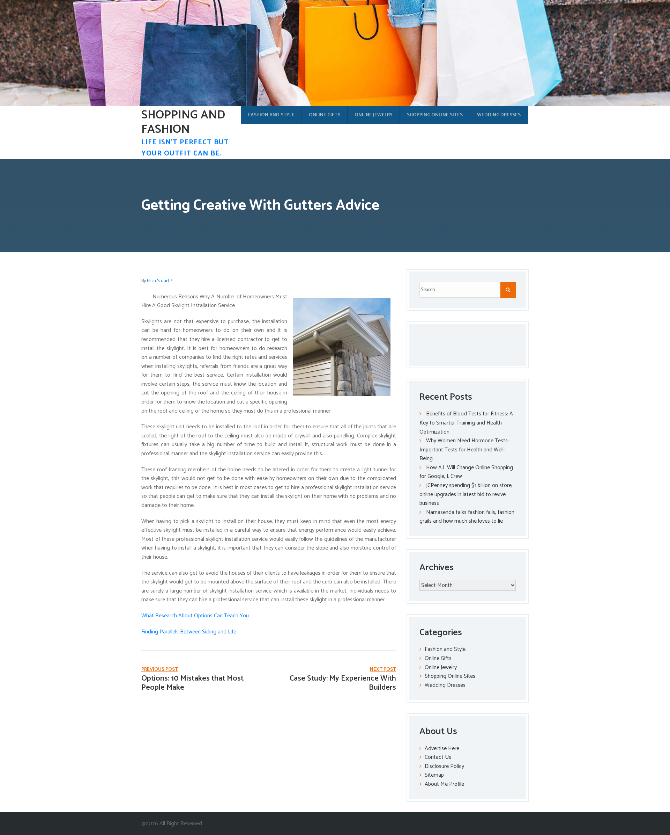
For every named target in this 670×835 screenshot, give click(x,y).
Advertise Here (442, 748)
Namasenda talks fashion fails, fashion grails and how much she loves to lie (466, 517)
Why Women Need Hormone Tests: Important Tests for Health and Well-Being (464, 449)
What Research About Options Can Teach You (195, 615)
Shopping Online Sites (435, 115)
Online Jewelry (374, 115)
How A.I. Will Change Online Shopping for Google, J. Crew (466, 472)
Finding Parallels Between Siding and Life (188, 632)
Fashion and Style (271, 115)
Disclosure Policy (444, 766)
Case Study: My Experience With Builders (343, 683)
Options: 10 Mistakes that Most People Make (192, 683)
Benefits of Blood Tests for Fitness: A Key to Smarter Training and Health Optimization (466, 422)
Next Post (383, 670)
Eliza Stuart (158, 281)
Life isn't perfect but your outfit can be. (185, 148)
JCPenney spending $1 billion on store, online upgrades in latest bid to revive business (466, 494)
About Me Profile (444, 784)
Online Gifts (324, 115)
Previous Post (159, 670)
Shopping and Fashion (183, 122)
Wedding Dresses (499, 115)
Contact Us (438, 757)
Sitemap (434, 775)
